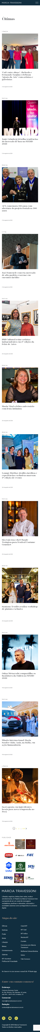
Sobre (23, 955)
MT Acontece (6, 958)
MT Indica (24, 933)
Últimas (4, 926)
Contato (23, 941)
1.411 (23, 828)
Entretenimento (7, 950)
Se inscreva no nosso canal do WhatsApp (19, 971)
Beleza (4, 946)
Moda (4, 938)
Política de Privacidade (9, 961)
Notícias (5, 930)
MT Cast (24, 929)
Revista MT (24, 937)
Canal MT (24, 926)
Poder (4, 934)
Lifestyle (5, 942)
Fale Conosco (25, 959)
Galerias (5, 954)
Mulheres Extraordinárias (29, 951)
